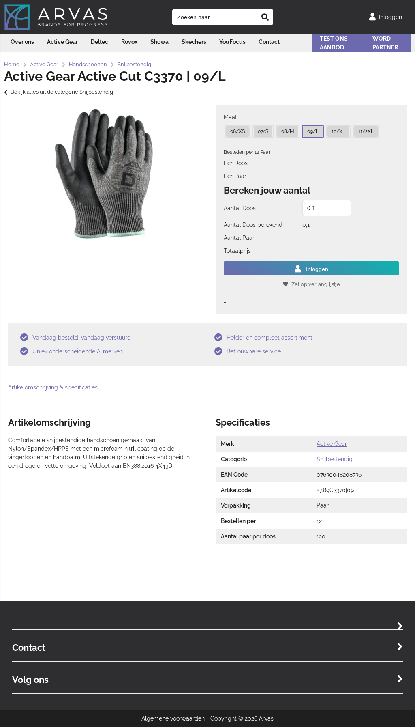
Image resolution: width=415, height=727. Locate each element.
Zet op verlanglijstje (315, 284)
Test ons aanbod (334, 43)
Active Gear (62, 42)
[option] (103, 174)
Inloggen (317, 269)
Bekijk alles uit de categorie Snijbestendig (62, 92)
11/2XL (366, 131)
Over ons (22, 42)
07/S (263, 131)
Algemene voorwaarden (173, 718)
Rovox (129, 42)
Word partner (385, 43)
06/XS (237, 131)
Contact (269, 42)
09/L (313, 131)
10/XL (338, 131)
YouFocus (232, 42)
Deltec (99, 42)
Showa (159, 42)
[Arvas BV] (56, 28)
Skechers (194, 42)
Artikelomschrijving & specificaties (53, 387)
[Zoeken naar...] (265, 17)
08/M (287, 131)
